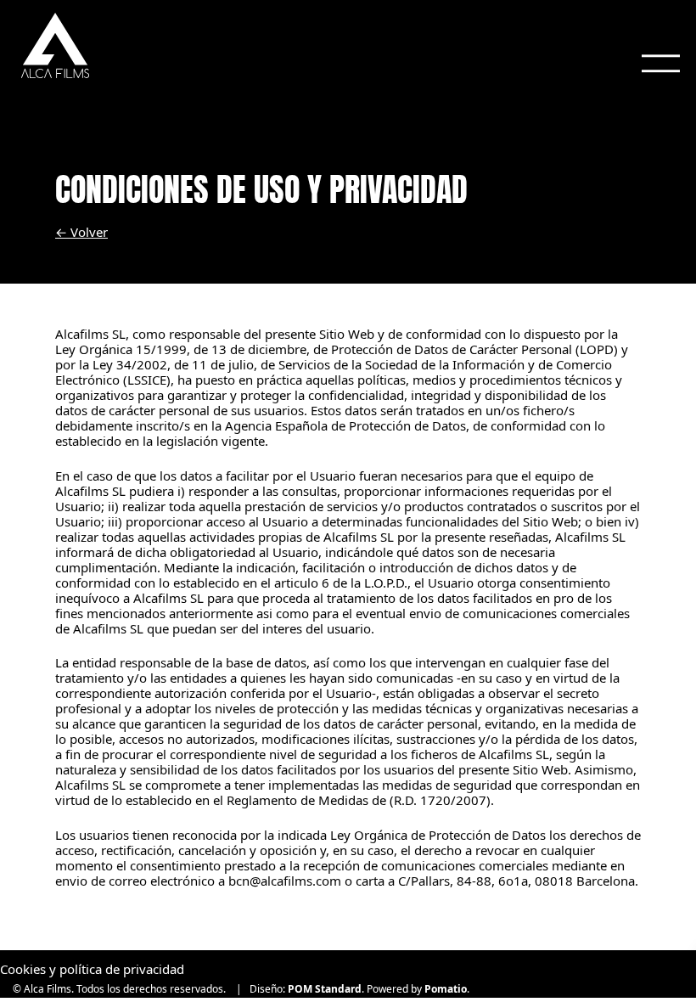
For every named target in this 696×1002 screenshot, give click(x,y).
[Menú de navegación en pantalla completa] (660, 57)
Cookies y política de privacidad (92, 968)
